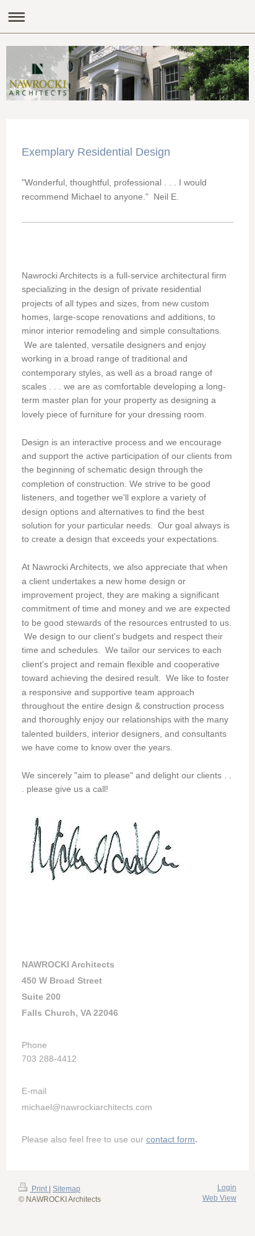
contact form (170, 1139)
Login (226, 1187)
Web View (219, 1198)
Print (39, 1189)
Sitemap (66, 1189)
